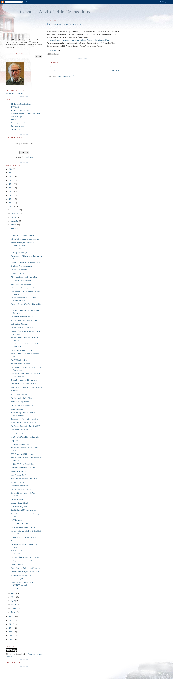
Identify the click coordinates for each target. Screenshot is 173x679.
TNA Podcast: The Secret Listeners (23, 383)
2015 (11, 199)
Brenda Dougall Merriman (20, 110)
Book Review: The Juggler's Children (24, 419)
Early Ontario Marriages (19, 324)
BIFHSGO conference (18, 482)
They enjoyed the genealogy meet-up (24, 405)
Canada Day (15, 589)
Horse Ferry (15, 232)
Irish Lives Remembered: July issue (24, 478)
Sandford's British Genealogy (21, 266)
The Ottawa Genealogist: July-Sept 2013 (25, 426)
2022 (11, 172)
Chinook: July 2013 (18, 579)
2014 (11, 202)
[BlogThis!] (50, 54)
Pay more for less (17, 541)
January (14, 612)
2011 (11, 620)
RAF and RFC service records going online (26, 387)
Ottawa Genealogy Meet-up (20, 506)
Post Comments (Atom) (65, 76)
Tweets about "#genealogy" (16, 93)
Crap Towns (15, 440)
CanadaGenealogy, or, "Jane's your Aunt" (26, 113)
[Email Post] (59, 50)
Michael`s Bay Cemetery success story (25, 239)
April (13, 601)
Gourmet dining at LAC (19, 503)
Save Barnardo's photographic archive (24, 320)
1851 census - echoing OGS (21, 280)
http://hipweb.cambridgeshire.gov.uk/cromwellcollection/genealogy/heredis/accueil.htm (78, 40)
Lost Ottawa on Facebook (20, 485)
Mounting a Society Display (21, 284)
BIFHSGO (15, 107)
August (14, 224)
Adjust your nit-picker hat (20, 401)
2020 (11, 180)
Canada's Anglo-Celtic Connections (55, 11)
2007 (11, 635)
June (13, 593)
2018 (11, 187)
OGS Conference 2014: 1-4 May (22, 454)
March (13, 604)
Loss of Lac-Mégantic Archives (22, 489)
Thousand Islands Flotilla (20, 524)
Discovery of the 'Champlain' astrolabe (25, 557)
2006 (11, 639)
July (13, 228)
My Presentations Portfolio (21, 104)
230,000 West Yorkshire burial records (25, 437)
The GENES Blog (17, 129)
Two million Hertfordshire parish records (25, 568)
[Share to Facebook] (55, 54)
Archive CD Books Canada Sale (22, 464)
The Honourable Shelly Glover (22, 398)
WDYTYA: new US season (20, 391)
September (15, 221)
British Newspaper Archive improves (24, 380)
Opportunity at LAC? (18, 273)
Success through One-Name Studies (23, 422)
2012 (11, 616)
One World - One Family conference (24, 527)
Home (83, 71)
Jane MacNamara (17, 126)
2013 (11, 206)
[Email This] (47, 54)
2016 (11, 195)
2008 (11, 631)
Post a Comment (51, 67)
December (15, 209)
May (13, 597)
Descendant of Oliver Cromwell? (66, 24)
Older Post (115, 71)
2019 (11, 184)
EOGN (13, 119)
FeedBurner (29, 157)
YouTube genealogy (18, 520)
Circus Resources (17, 409)
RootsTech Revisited (18, 471)
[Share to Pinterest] (57, 54)
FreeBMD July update (19, 360)
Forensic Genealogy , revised (21, 350)
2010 (11, 624)
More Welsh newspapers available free (25, 571)
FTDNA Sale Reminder (19, 394)
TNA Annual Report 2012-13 (21, 429)
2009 (11, 628)
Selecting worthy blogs (19, 252)
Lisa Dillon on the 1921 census (22, 327)
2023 (11, 169)
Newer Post (51, 71)
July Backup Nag (17, 564)
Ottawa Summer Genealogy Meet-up (24, 537)
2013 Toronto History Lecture (21, 433)
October (14, 217)
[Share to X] (52, 54)
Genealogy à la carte (18, 123)
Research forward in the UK (21, 363)
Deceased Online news (19, 269)
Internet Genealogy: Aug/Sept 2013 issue (25, 288)
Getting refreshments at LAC (21, 561)
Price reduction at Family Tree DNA (24, 277)
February (14, 608)
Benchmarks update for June (21, 575)
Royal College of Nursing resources (23, 510)
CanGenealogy (16, 116)
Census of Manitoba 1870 (20, 444)
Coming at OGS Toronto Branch (22, 235)
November (15, 213)
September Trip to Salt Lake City (23, 467)
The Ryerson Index (17, 499)
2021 (11, 176)
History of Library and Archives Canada (25, 262)
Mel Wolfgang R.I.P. (18, 475)
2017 (11, 191)
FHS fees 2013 (16, 249)
